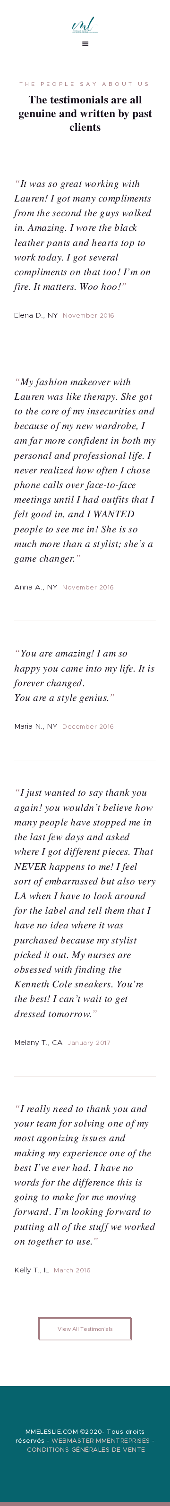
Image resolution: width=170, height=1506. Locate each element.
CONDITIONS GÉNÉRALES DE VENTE (86, 1450)
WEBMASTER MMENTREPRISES (100, 1441)
